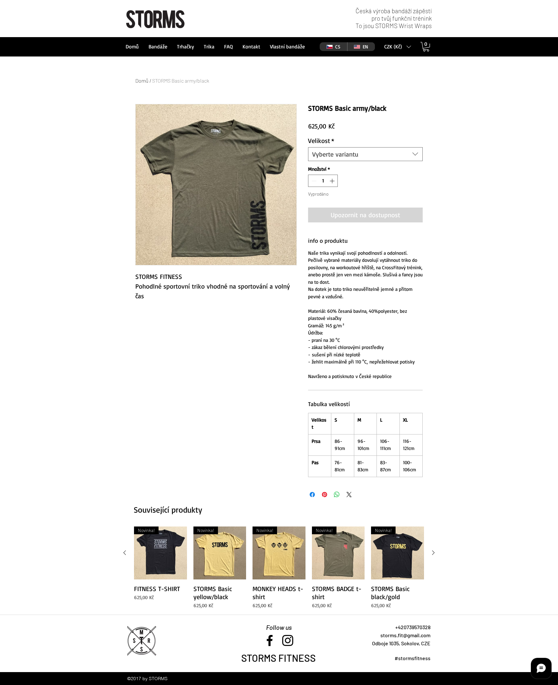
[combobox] (365, 154)
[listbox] (397, 46)
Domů (142, 80)
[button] (397, 46)
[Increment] (332, 181)
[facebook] (269, 640)
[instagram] (287, 640)
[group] (279, 567)
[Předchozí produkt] (125, 553)
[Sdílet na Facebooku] (312, 494)
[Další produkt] (433, 553)
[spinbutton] (323, 181)
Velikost (321, 141)
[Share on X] (349, 494)
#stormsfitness (412, 658)
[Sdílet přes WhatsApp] (337, 494)
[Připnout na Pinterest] (324, 494)
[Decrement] (313, 181)
